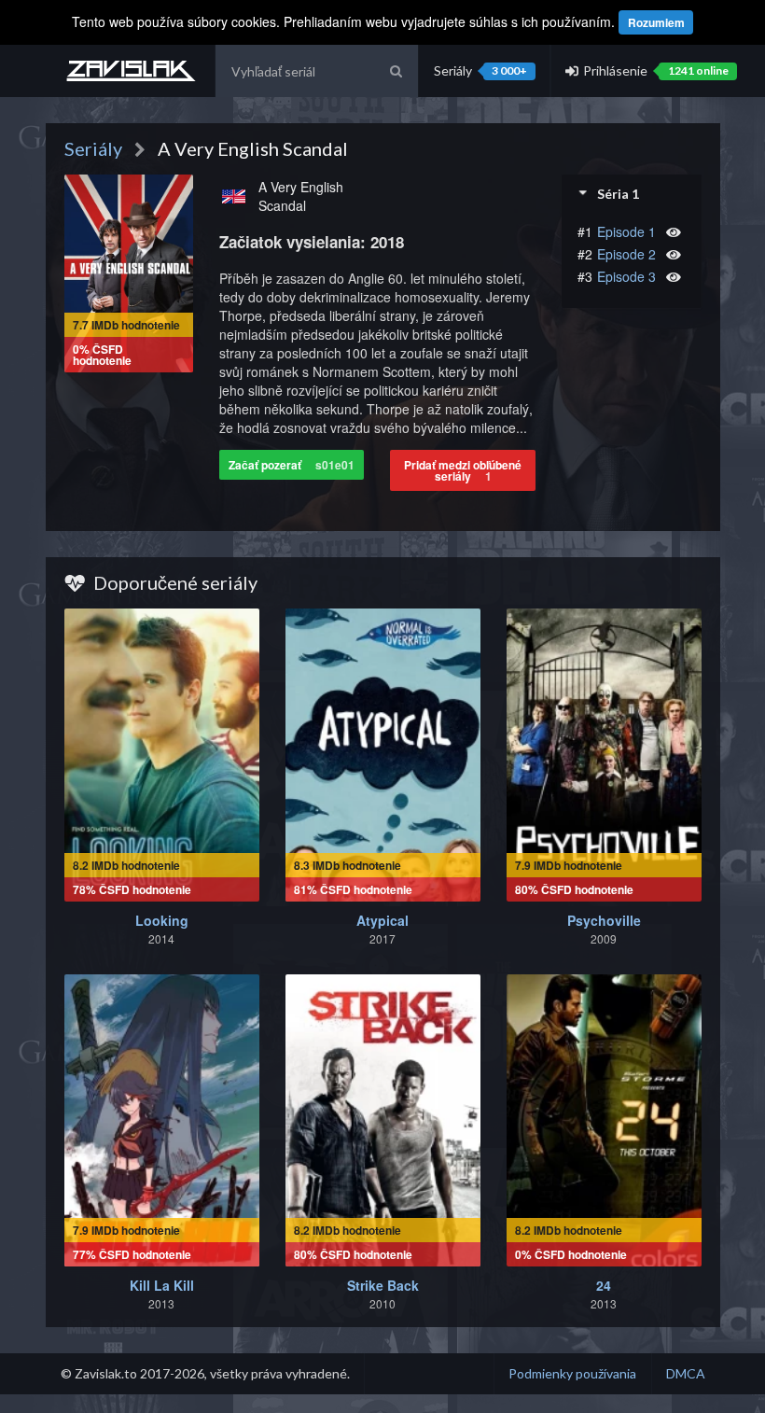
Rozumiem (656, 22)
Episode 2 (626, 254)
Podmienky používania (572, 1373)
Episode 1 (626, 231)
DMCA (685, 1373)
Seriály (480, 70)
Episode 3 (626, 276)
